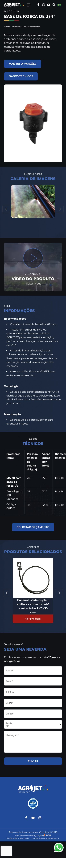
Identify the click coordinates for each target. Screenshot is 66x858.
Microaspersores (32, 26)
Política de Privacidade (18, 838)
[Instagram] (40, 818)
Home (7, 26)
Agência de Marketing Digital (29, 835)
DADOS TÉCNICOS (21, 76)
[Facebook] (26, 818)
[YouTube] (33, 818)
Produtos (17, 26)
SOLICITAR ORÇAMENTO (33, 527)
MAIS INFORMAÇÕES (22, 63)
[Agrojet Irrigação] (15, 4)
